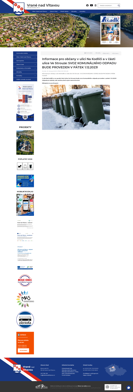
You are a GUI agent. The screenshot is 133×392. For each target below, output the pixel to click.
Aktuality (74, 11)
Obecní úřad (53, 11)
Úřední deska (64, 11)
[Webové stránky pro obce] (31, 386)
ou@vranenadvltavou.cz (48, 375)
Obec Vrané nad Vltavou (39, 11)
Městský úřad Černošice (69, 370)
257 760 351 (44, 373)
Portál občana (66, 375)
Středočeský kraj (67, 368)
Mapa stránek (87, 375)
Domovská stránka (90, 53)
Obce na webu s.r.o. (84, 386)
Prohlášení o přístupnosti (90, 373)
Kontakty (82, 11)
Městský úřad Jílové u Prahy (70, 371)
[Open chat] (128, 387)
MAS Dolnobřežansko (68, 373)
